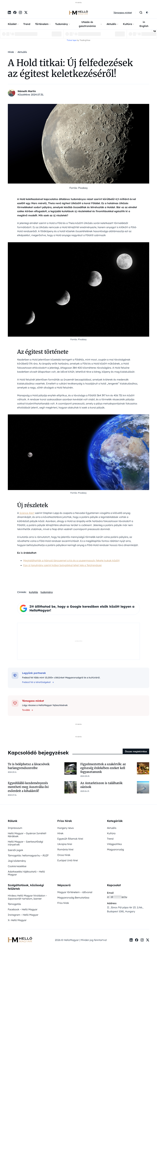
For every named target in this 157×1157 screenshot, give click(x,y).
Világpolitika (114, 844)
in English (144, 24)
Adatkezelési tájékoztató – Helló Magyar (26, 873)
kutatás (33, 592)
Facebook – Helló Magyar (22, 909)
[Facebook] (14, 12)
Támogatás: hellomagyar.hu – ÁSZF (28, 855)
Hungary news (65, 827)
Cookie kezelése (17, 866)
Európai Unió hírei (67, 860)
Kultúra (127, 24)
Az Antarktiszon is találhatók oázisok (101, 785)
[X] (25, 12)
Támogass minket (122, 12)
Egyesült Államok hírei (70, 838)
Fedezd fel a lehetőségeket (36, 682)
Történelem (41, 24)
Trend (26, 24)
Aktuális (111, 24)
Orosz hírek (63, 854)
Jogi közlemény (17, 860)
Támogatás (14, 904)
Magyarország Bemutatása (73, 897)
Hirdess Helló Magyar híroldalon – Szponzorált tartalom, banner (27, 897)
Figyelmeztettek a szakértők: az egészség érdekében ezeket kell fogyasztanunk (103, 768)
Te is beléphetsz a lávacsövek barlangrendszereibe (29, 766)
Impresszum (15, 827)
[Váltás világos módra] (147, 12)
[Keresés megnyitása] (140, 12)
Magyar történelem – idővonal (74, 892)
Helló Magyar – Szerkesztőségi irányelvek (25, 843)
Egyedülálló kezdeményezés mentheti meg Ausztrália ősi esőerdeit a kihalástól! (28, 787)
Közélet (12, 24)
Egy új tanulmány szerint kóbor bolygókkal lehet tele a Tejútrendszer (62, 565)
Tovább (26, 710)
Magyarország (115, 849)
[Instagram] (20, 12)
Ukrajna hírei (64, 844)
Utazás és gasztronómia (87, 24)
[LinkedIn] (9, 12)
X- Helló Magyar (17, 920)
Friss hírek (63, 902)
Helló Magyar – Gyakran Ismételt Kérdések (27, 835)
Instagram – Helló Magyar (23, 914)
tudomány (46, 592)
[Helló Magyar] (78, 12)
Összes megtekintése (136, 751)
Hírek (60, 833)
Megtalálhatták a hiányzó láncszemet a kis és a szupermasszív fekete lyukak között (71, 560)
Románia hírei (65, 849)
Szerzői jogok (15, 850)
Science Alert (26, 512)
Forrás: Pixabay (78, 187)
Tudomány (61, 24)
